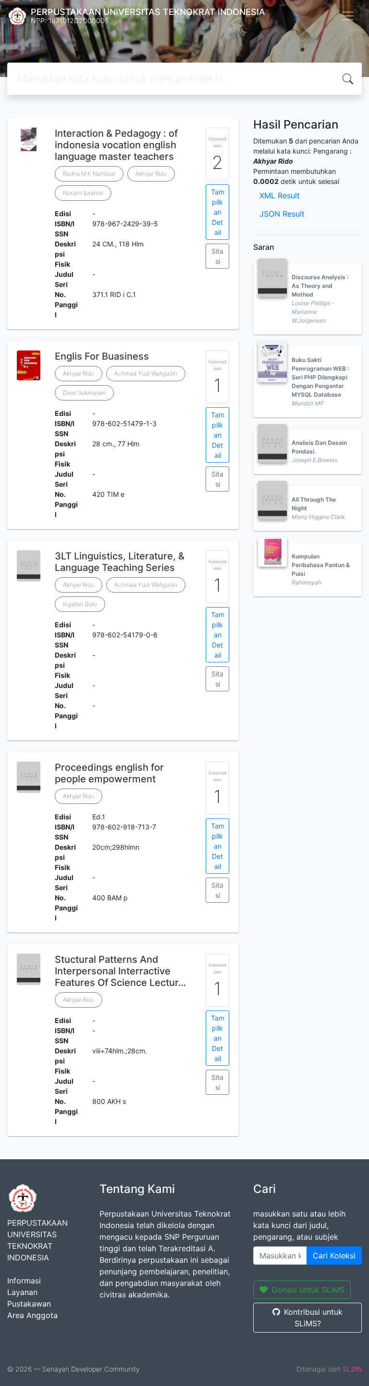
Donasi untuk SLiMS (308, 1290)
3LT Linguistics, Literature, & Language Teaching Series (119, 561)
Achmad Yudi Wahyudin (145, 373)
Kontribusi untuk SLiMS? (313, 1317)
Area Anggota (32, 1315)
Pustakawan (29, 1303)
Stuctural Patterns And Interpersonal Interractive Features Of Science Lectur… (120, 971)
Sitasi (217, 256)
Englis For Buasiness (102, 356)
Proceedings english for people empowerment (109, 773)
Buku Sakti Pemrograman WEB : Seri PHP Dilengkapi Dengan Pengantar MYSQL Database (320, 377)
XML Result (279, 195)
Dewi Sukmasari (84, 392)
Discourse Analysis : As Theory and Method (320, 285)
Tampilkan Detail (217, 212)
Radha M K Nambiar (89, 173)
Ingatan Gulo (80, 604)
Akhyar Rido (151, 173)
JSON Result (282, 214)
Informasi (24, 1280)
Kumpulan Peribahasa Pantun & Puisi (321, 565)
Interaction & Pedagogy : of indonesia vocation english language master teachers (116, 145)
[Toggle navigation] (347, 16)
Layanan (22, 1292)
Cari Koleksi (334, 1255)
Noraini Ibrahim (83, 192)
